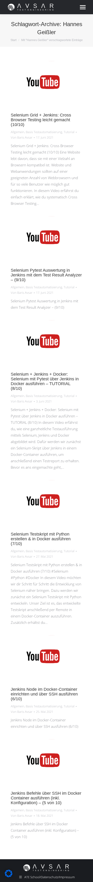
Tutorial (69, 132)
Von (21, 137)
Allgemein (17, 132)
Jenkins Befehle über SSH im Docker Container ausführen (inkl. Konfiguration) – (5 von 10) (46, 798)
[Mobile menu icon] (83, 7)
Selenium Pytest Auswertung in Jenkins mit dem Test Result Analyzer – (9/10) (46, 275)
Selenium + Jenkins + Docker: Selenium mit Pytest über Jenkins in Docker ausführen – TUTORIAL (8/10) (45, 381)
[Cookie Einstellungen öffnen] (8, 875)
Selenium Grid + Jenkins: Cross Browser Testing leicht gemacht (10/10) (41, 120)
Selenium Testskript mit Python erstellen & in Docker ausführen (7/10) (41, 539)
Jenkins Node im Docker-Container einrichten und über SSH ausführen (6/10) (44, 694)
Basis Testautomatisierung (44, 132)
